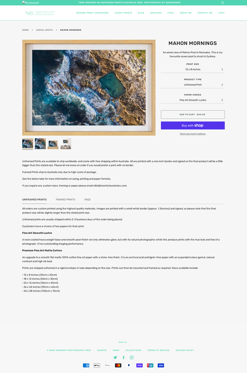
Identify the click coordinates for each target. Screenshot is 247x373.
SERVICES (156, 13)
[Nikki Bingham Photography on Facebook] (123, 358)
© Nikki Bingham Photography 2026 (69, 350)
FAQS (171, 13)
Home (25, 30)
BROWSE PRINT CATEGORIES (92, 13)
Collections (133, 350)
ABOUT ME (186, 13)
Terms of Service (158, 350)
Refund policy (185, 350)
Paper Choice (192, 95)
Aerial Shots (44, 30)
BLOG (141, 13)
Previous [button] (28, 87)
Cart (221, 13)
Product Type (193, 79)
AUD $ (122, 342)
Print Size (192, 64)
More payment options (193, 133)
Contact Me (205, 13)
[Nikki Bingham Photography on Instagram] (132, 358)
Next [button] (149, 87)
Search (102, 350)
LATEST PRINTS (123, 13)
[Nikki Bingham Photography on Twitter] (115, 358)
